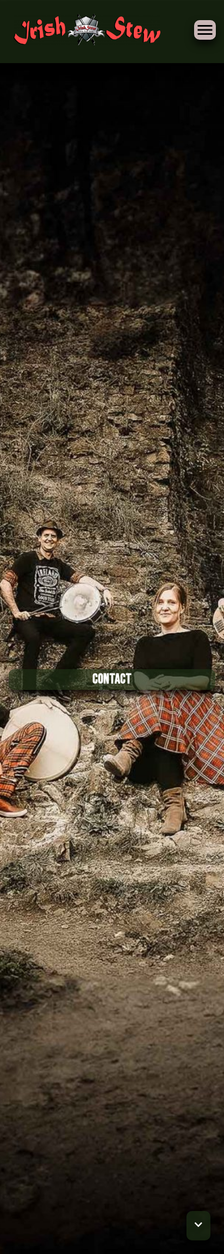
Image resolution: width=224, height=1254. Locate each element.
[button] (198, 1225)
